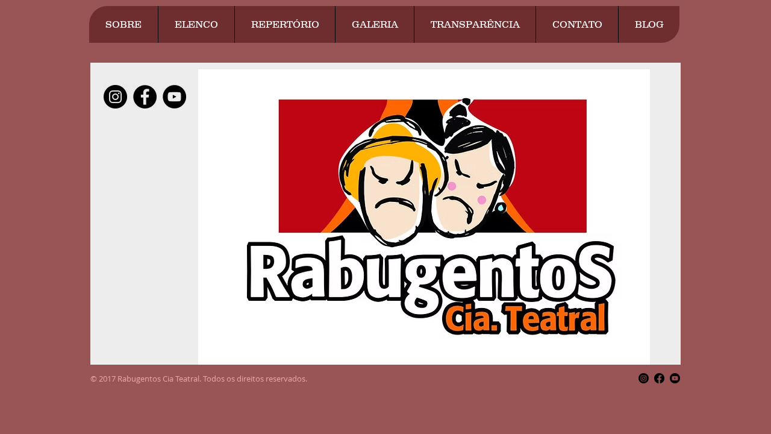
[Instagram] (643, 378)
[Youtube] (675, 378)
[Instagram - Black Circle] (115, 96)
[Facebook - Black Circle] (145, 96)
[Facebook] (659, 378)
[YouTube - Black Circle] (174, 96)
